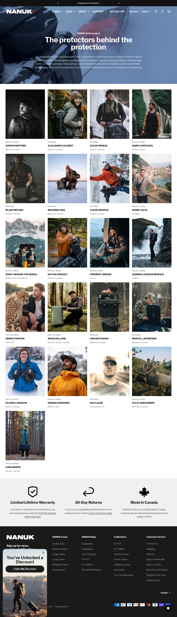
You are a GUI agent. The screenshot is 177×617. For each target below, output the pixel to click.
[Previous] (57, 3)
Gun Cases (119, 569)
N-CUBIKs (119, 549)
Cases (56, 11)
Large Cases (58, 554)
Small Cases (58, 543)
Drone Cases (120, 559)
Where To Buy (153, 564)
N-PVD (85, 559)
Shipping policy (61, 606)
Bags (69, 11)
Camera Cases (121, 554)
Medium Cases (59, 549)
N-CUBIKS (87, 564)
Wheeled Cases (60, 564)
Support (98, 11)
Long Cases (58, 559)
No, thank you (25, 576)
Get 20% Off (117, 11)
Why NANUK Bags (91, 569)
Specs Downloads (155, 559)
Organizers (87, 549)
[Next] (119, 3)
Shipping (150, 549)
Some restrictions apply (100, 513)
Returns (150, 554)
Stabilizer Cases (122, 564)
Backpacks (87, 543)
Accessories (58, 569)
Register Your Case (156, 575)
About (83, 11)
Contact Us (152, 543)
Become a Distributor (157, 569)
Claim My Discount (25, 568)
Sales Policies (153, 580)
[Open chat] (168, 608)
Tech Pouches (89, 554)
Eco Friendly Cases (123, 575)
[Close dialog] (43, 552)
